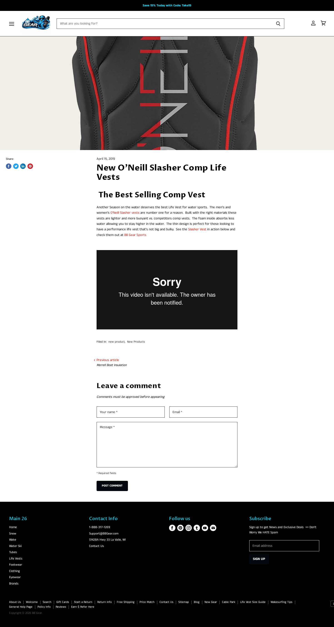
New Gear (210, 602)
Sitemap (183, 602)
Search (47, 602)
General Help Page (20, 607)
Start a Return (83, 602)
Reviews (61, 607)
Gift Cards (62, 602)
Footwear (15, 564)
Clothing (14, 571)
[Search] (278, 23)
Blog (196, 602)
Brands (13, 583)
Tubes (13, 552)
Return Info (104, 602)
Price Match (147, 602)
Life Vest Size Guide (253, 602)
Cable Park (228, 602)
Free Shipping (126, 602)
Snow (12, 533)
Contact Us (96, 546)
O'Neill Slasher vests (125, 212)
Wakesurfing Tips (281, 602)
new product (116, 342)
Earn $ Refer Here (82, 607)
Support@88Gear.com (103, 533)
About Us (15, 602)
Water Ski (15, 546)
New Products (136, 342)
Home (13, 527)
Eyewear (15, 577)
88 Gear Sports (135, 235)
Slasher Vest (197, 229)
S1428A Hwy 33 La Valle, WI (107, 539)
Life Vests (15, 558)
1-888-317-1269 (99, 527)
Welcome (32, 602)
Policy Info (44, 607)
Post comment (112, 486)
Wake (12, 539)
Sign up (259, 559)
